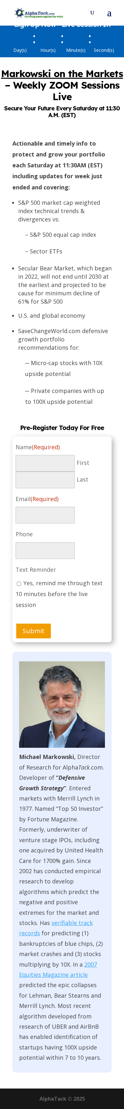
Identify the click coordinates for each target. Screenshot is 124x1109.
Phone (24, 534)
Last (82, 479)
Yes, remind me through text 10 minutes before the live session (59, 594)
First (83, 463)
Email (37, 499)
